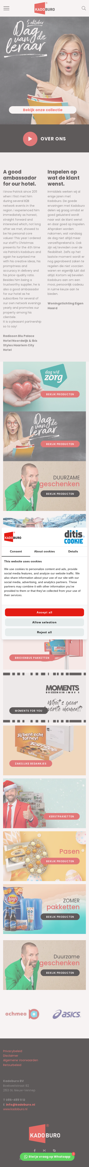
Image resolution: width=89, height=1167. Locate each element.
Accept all (44, 612)
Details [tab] (73, 551)
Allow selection (44, 622)
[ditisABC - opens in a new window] (74, 537)
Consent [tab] (16, 551)
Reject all (44, 632)
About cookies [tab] (44, 551)
